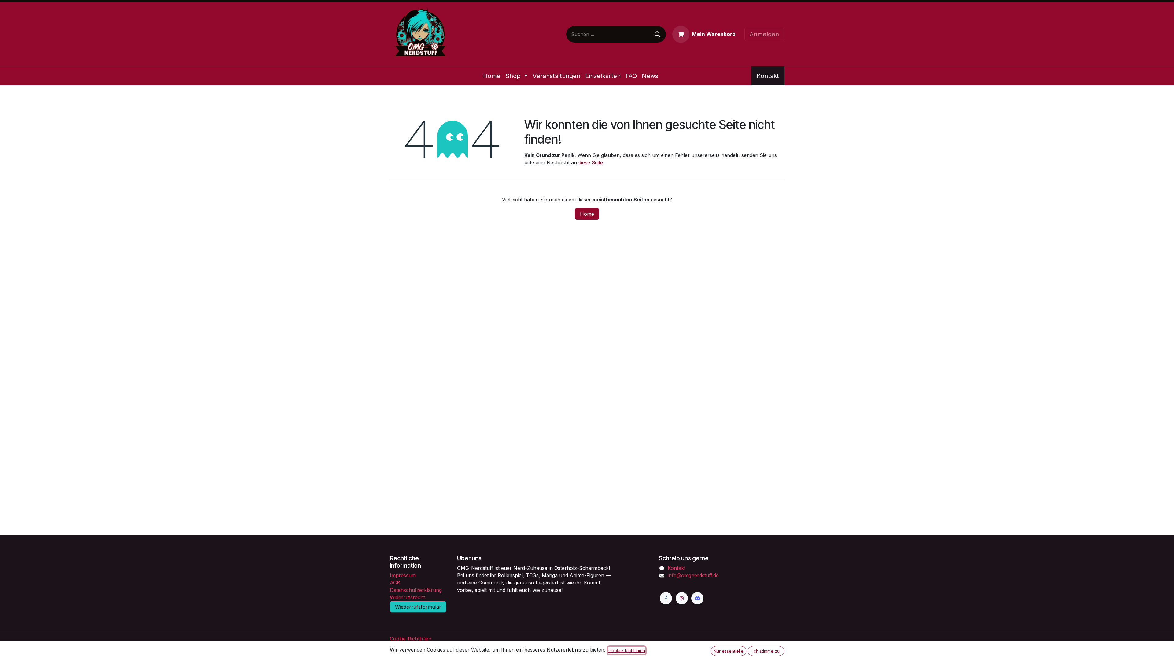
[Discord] (697, 598)
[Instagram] (682, 598)
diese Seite (590, 162)
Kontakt (768, 76)
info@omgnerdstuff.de (693, 575)
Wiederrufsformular (418, 607)
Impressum (403, 575)
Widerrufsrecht (407, 597)
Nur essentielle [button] (729, 651)
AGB (395, 583)
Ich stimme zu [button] (766, 651)
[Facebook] (666, 598)
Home (587, 214)
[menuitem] (492, 76)
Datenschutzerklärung (416, 590)
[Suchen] (657, 34)
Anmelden (764, 34)
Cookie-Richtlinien (410, 639)
